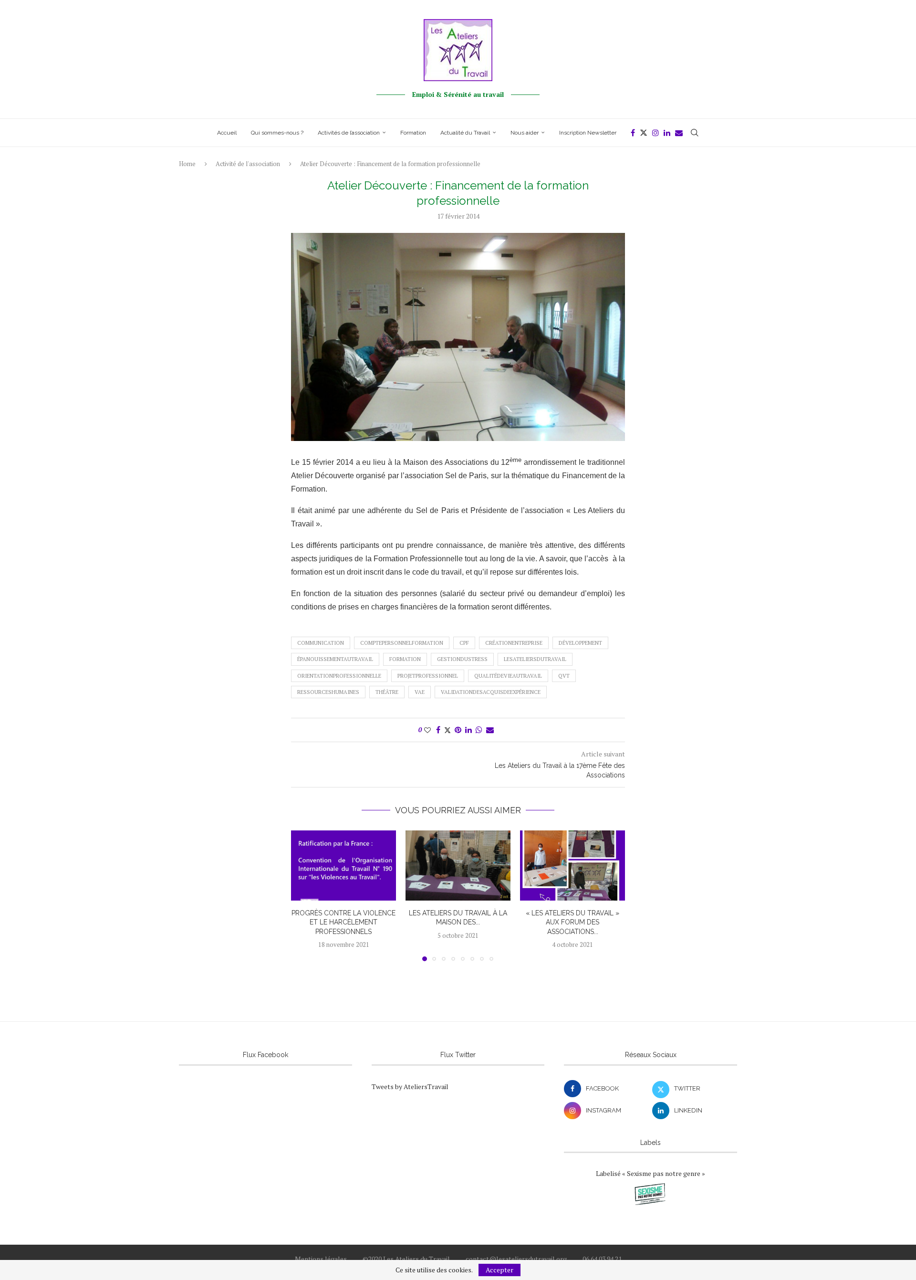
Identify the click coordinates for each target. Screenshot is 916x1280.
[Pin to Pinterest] (458, 729)
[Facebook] (633, 133)
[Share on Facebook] (438, 729)
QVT (564, 675)
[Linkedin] (667, 133)
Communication (320, 643)
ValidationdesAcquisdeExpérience (491, 692)
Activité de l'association (248, 163)
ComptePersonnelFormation (401, 643)
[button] (304, 895)
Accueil (227, 132)
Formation (413, 132)
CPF (464, 643)
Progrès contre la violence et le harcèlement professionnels (343, 922)
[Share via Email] (490, 729)
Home (187, 163)
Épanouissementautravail (335, 659)
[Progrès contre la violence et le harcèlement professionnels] (343, 865)
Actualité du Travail (465, 132)
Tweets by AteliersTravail (410, 1086)
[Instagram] (655, 133)
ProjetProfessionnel (427, 675)
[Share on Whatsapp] (479, 729)
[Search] (694, 133)
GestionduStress (462, 659)
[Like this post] (427, 729)
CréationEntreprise (513, 643)
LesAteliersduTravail (535, 659)
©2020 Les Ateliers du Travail (406, 1258)
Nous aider (524, 132)
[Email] (679, 133)
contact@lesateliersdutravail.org (516, 1258)
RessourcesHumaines (328, 692)
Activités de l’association (349, 132)
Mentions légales (321, 1258)
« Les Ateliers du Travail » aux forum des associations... (572, 922)
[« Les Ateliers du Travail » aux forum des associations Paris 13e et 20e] (572, 865)
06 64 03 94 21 (602, 1258)
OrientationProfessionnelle (339, 675)
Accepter (499, 1269)
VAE (420, 692)
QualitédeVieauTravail (508, 675)
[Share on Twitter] (447, 729)
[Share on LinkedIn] (468, 729)
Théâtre (386, 692)
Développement (580, 643)
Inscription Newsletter (587, 132)
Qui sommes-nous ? (277, 132)
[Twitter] (643, 133)
